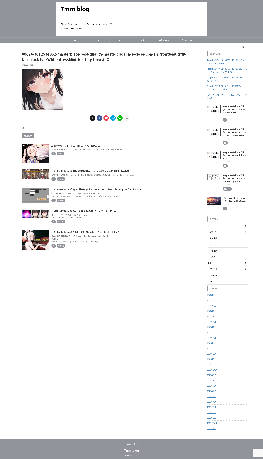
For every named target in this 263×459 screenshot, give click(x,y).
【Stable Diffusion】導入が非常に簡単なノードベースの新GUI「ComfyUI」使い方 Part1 (96, 189)
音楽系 (212, 256)
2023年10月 (212, 369)
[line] (120, 118)
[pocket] (106, 118)
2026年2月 (211, 311)
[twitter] (92, 118)
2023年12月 (212, 364)
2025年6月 (211, 327)
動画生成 (213, 238)
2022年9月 (211, 428)
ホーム (76, 40)
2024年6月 (211, 337)
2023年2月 (211, 412)
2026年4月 (211, 300)
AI (98, 40)
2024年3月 (211, 348)
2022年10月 (212, 423)
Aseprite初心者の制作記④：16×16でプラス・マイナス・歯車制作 (227, 62)
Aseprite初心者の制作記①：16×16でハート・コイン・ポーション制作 (227, 88)
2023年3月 (211, 407)
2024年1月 (211, 359)
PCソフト (214, 269)
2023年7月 (211, 385)
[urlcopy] (126, 118)
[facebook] (99, 118)
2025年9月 (211, 316)
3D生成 (213, 232)
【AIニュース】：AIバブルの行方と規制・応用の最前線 (227, 96)
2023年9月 (211, 375)
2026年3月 (211, 305)
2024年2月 (211, 353)
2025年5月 (211, 332)
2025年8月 (211, 321)
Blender (214, 275)
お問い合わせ (164, 40)
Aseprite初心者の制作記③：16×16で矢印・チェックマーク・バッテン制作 (227, 70)
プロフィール (186, 40)
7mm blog (131, 450)
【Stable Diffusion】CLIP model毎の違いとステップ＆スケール (83, 210)
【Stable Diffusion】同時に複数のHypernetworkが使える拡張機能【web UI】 (91, 171)
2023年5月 (211, 396)
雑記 (142, 40)
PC (120, 40)
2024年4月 (211, 343)
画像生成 (213, 250)
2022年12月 (212, 417)
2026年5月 (211, 295)
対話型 (212, 244)
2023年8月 (211, 380)
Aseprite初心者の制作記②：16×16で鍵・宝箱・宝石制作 (226, 79)
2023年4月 (211, 401)
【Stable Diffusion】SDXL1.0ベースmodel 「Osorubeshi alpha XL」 (86, 232)
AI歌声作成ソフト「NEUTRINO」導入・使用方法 (75, 145)
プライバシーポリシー (131, 444)
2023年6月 (211, 391)
